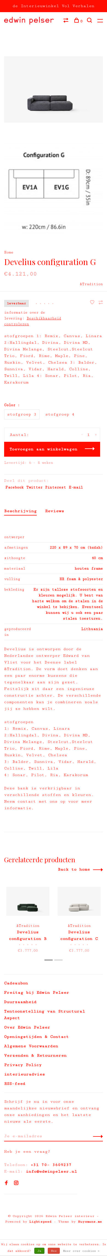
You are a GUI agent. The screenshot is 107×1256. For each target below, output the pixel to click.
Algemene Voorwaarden (31, 1046)
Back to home (74, 869)
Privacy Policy (23, 1064)
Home (8, 252)
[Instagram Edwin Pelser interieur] (16, 1183)
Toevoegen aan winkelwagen (43, 449)
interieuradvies (24, 1074)
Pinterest (55, 487)
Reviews (54, 511)
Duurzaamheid (20, 1001)
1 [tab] (50, 960)
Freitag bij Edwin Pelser (36, 992)
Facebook (14, 487)
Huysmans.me (90, 1222)
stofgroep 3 (21, 414)
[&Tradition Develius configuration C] (79, 901)
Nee (54, 1251)
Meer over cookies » (81, 1251)
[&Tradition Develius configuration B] (27, 901)
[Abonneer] (96, 1136)
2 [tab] (60, 960)
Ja (39, 1251)
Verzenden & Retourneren (35, 1055)
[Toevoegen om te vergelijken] (100, 303)
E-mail (76, 487)
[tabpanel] (28, 917)
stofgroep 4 (60, 414)
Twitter (34, 487)
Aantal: (19, 434)
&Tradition (91, 284)
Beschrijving (20, 511)
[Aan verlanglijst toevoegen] (93, 303)
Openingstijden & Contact (36, 1036)
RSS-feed (14, 1083)
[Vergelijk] (66, 21)
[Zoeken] (90, 21)
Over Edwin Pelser (27, 1027)
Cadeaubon (16, 983)
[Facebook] (6, 1183)
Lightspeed (40, 1222)
